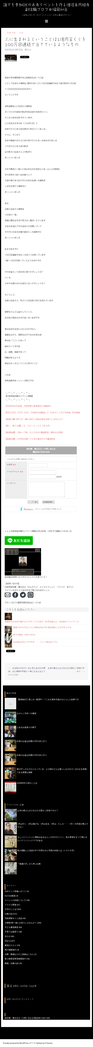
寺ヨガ (8, 936)
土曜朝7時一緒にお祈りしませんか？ (21, 923)
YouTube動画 (10, 896)
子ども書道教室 (11, 927)
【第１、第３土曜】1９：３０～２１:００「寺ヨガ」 (28, 426)
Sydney (39, 1043)
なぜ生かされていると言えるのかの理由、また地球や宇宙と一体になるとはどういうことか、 (26, 671)
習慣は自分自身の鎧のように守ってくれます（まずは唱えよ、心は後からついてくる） (42, 622)
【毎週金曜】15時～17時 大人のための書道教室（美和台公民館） (34, 432)
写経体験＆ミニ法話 (13, 918)
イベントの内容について (15, 900)
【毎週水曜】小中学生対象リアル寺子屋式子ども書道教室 (30, 439)
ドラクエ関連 (10, 904)
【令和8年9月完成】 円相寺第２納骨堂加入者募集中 (28, 406)
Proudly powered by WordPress (15, 1043)
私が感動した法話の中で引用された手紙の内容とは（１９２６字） (46, 850)
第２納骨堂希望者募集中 (15, 958)
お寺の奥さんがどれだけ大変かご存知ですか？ (37, 810)
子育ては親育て (11, 931)
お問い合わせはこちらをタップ (19, 999)
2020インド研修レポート (15, 891)
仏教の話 (11, 33)
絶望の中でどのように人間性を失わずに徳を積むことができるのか (42, 627)
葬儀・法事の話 (11, 963)
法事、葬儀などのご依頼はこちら (19, 954)
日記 (21, 33)
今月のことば (10, 909)
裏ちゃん (28, 49)
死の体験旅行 (10, 950)
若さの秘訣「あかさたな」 (24, 635)
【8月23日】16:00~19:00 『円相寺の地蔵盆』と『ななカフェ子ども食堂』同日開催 (42, 413)
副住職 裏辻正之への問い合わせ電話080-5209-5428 (27, 1018)
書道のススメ (10, 945)
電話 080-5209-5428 (21, 985)
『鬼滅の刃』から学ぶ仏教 (29, 864)
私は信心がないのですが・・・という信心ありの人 (35, 642)
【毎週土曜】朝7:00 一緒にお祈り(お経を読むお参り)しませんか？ (34, 419)
